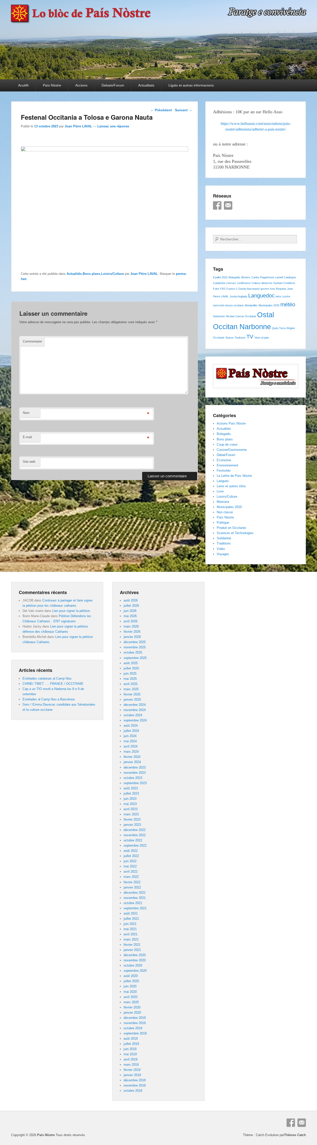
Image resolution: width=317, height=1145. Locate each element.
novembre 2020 (135, 960)
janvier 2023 (132, 825)
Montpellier (251, 305)
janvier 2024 (132, 762)
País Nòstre (52, 85)
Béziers (245, 277)
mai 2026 (130, 616)
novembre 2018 (135, 1085)
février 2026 (132, 631)
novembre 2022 (135, 835)
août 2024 (131, 725)
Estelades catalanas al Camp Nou (47, 678)
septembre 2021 (135, 908)
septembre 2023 (135, 783)
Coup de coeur (227, 444)
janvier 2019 (132, 1075)
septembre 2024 (135, 720)
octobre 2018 (133, 1090)
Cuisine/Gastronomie (232, 450)
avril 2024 (130, 746)
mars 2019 (131, 1064)
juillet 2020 (131, 981)
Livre (220, 491)
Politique (223, 522)
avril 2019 (130, 1059)
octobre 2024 (133, 715)
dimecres (266, 283)
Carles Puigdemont (262, 277)
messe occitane (234, 305)
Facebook (217, 205)
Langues (223, 481)
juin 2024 (130, 736)
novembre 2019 (135, 1023)
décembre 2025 (135, 642)
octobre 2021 (133, 903)
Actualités (74, 274)
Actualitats (146, 85)
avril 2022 (130, 871)
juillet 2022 (131, 856)
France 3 (231, 288)
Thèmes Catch (295, 1135)
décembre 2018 (135, 1080)
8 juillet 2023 (220, 277)
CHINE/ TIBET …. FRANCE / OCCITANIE (53, 684)
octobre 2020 (133, 965)
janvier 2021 (132, 950)
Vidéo (221, 549)
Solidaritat (224, 538)
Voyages (223, 554)
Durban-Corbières (284, 283)
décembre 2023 (135, 767)
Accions (81, 85)
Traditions (224, 543)
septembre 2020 (135, 971)
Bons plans (91, 274)
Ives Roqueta (278, 288)
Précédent (161, 110)
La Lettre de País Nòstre (234, 476)
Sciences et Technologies (235, 533)
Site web (29, 461)
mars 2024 (131, 751)
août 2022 (131, 851)
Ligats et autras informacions (191, 85)
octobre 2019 (133, 1028)
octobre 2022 (133, 840)
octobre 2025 (133, 652)
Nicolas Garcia (235, 316)
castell (279, 277)
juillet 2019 (131, 1044)
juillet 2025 (131, 668)
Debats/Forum (113, 85)
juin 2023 (130, 799)
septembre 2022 (135, 845)
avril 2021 (130, 934)
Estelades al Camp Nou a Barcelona (49, 699)
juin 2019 (130, 1049)
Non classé (225, 512)
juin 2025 (130, 673)
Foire (216, 288)
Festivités (224, 470)
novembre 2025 (135, 647)
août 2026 (131, 600)
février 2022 (132, 882)
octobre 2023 (133, 778)
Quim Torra (279, 328)
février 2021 (132, 944)
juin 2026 (130, 611)
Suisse (229, 337)
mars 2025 (131, 689)
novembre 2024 (135, 710)
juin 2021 (130, 924)
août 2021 (131, 913)
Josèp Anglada (238, 296)
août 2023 (131, 788)
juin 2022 (130, 861)
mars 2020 (131, 1002)
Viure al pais (261, 337)
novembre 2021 (135, 898)
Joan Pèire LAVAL (78, 126)
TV (249, 337)
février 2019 (132, 1070)
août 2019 (131, 1038)
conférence (244, 283)
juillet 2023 (131, 793)
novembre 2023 (135, 772)
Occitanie (250, 316)
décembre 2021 (135, 892)
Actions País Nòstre (231, 423)
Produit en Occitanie (231, 528)
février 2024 (132, 757)
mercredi (218, 305)
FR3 (222, 288)
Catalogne (290, 277)
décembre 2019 (135, 1018)
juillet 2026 (131, 605)
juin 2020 (130, 986)
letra (278, 296)
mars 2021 (131, 939)
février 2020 (132, 1007)
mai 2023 (130, 804)
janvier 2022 (132, 887)
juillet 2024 (131, 731)
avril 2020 (130, 997)
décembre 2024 (135, 705)
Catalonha (219, 283)
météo (287, 304)
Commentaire (32, 341)
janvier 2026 (132, 637)
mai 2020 (130, 992)
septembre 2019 (135, 1033)
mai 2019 (130, 1054)
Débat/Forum (226, 455)
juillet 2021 (131, 918)
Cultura (256, 283)
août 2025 (131, 663)
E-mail (27, 437)
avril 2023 (130, 809)
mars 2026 (131, 626)
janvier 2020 (132, 1012)
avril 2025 (130, 684)
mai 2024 (130, 741)
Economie (224, 460)
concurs (231, 283)
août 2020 (131, 976)
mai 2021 (130, 929)
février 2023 (132, 819)
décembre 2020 (135, 955)
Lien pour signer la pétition (71, 611)
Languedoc (261, 295)
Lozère (286, 296)
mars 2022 (131, 877)
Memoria (223, 502)
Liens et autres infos (231, 486)
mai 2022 (130, 866)
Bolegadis (234, 277)
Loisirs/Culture (112, 274)
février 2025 (132, 694)
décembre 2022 (135, 830)
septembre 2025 (135, 658)
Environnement (227, 465)
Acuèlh (23, 85)
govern (265, 288)
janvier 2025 (132, 699)
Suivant (183, 110)
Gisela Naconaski (249, 288)
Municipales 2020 (269, 305)
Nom (26, 413)
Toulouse (240, 337)
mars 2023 (131, 814)
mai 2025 (130, 679)
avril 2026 (130, 621)
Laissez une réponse (113, 126)
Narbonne (219, 316)
